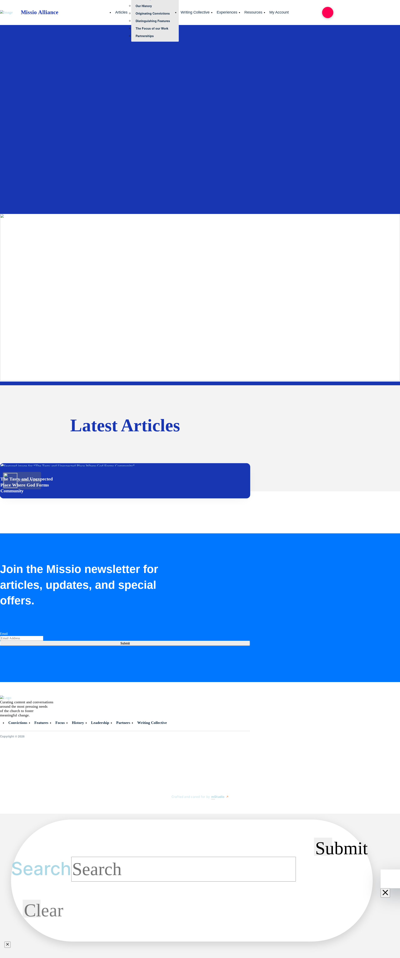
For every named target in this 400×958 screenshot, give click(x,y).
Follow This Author (17, 194)
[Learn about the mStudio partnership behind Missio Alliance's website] (167, 806)
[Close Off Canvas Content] (385, 893)
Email (4, 633)
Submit (125, 643)
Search (41, 868)
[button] (327, 12)
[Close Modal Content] (7, 945)
